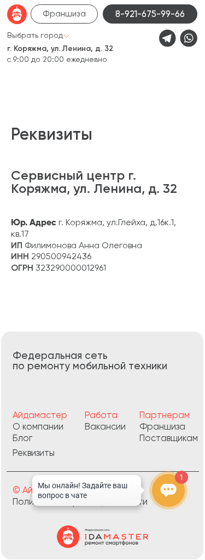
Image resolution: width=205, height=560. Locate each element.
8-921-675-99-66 (150, 14)
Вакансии (105, 426)
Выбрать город (35, 35)
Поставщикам (168, 438)
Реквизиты (34, 453)
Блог (22, 438)
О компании (38, 426)
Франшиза (64, 14)
